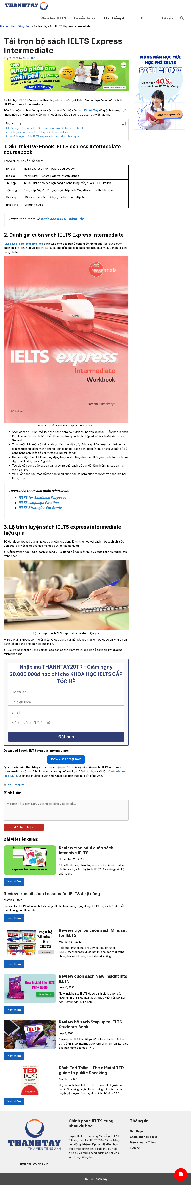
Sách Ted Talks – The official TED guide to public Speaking (91, 1070)
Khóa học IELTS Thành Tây (62, 219)
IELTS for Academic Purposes (42, 498)
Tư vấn (167, 18)
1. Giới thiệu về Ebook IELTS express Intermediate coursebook (45, 128)
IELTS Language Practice (38, 503)
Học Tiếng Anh (116, 18)
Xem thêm (14, 881)
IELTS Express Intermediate (23, 243)
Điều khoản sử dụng (143, 1142)
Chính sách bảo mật (143, 1136)
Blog (145, 18)
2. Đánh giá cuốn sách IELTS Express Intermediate (37, 132)
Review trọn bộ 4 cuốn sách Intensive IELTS (86, 850)
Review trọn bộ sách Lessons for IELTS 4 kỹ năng (52, 893)
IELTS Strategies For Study (40, 508)
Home (4, 26)
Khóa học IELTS (53, 18)
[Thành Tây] (26, 6)
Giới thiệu (136, 1131)
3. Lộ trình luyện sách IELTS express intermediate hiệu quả (42, 136)
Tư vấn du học (85, 18)
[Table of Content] (123, 123)
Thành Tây (91, 110)
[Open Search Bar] (181, 18)
